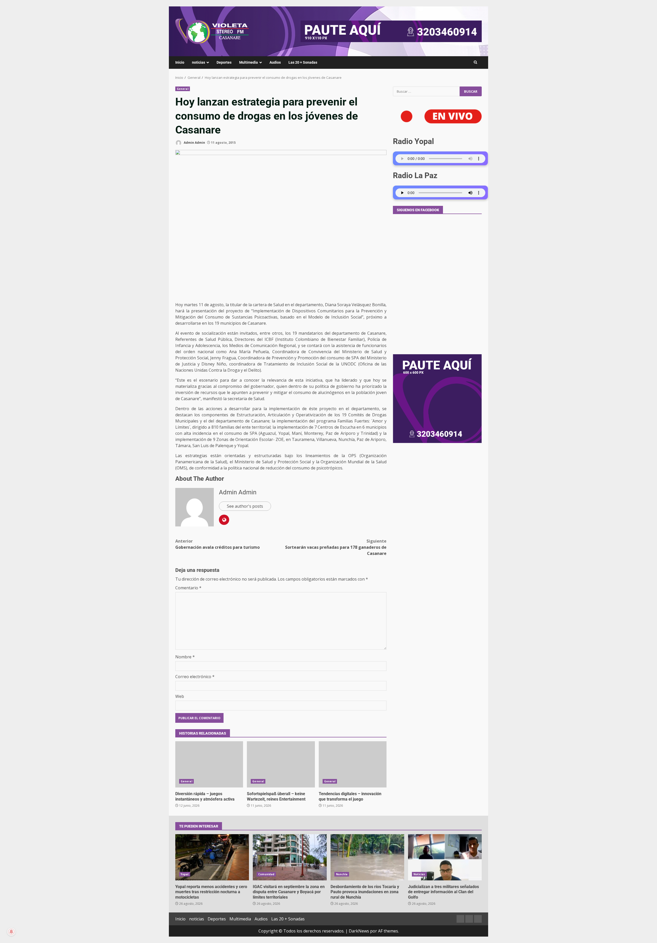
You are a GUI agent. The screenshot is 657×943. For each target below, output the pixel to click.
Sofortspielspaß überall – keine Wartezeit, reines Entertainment (281, 764)
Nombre (185, 657)
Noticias (419, 874)
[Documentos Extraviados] (469, 919)
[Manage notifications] (11, 932)
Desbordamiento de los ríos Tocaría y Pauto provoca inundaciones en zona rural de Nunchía (367, 857)
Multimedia (248, 62)
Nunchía (342, 874)
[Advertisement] (391, 31)
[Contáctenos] (460, 919)
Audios (275, 62)
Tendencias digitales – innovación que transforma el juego (353, 764)
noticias (198, 62)
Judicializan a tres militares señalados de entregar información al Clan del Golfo (445, 857)
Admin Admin (194, 142)
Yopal (185, 874)
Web (179, 696)
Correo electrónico (195, 676)
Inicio (179, 62)
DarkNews (359, 931)
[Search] (475, 62)
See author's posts (245, 506)
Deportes (224, 62)
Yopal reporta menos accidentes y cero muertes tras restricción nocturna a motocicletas (212, 857)
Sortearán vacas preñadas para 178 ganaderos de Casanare (336, 547)
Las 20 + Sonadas (302, 62)
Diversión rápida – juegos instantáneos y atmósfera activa (209, 764)
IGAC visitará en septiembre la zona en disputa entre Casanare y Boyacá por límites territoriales (289, 857)
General (182, 89)
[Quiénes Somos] (478, 919)
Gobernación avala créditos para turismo (217, 544)
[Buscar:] (426, 91)
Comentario (188, 588)
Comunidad (266, 874)
